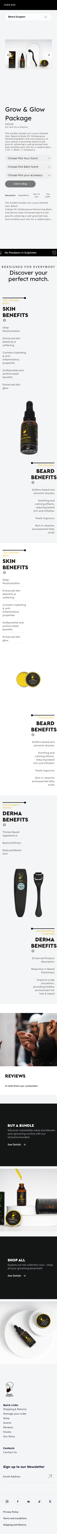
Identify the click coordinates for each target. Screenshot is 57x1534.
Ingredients (23, 195)
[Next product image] (49, 55)
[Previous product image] (8, 55)
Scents (7, 1422)
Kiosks (7, 1431)
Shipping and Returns (14, 1524)
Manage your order (14, 1413)
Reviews (8, 1427)
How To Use (36, 195)
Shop (6, 1418)
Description (10, 195)
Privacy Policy (10, 1511)
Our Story (9, 1436)
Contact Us (10, 1452)
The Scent (47, 195)
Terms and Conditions (15, 1518)
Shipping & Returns (15, 1409)
